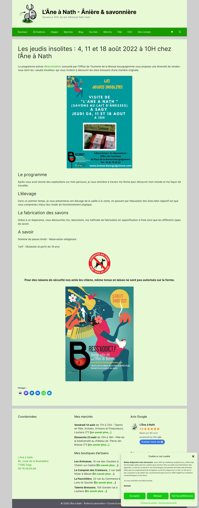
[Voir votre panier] (172, 32)
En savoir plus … (107, 465)
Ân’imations (39, 32)
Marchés (68, 32)
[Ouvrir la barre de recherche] (180, 32)
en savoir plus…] (101, 432)
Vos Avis (93, 32)
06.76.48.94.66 (27, 468)
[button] (193, 456)
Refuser (158, 495)
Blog (81, 32)
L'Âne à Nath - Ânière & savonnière (89, 11)
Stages (54, 32)
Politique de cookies (149, 503)
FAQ (120, 32)
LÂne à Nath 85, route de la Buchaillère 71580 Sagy (33, 461)
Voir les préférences (182, 495)
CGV (129, 32)
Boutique (22, 32)
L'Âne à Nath (147, 424)
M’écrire (107, 32)
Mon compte (144, 32)
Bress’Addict (52, 66)
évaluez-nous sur (150, 441)
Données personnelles (168, 503)
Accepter (135, 495)
